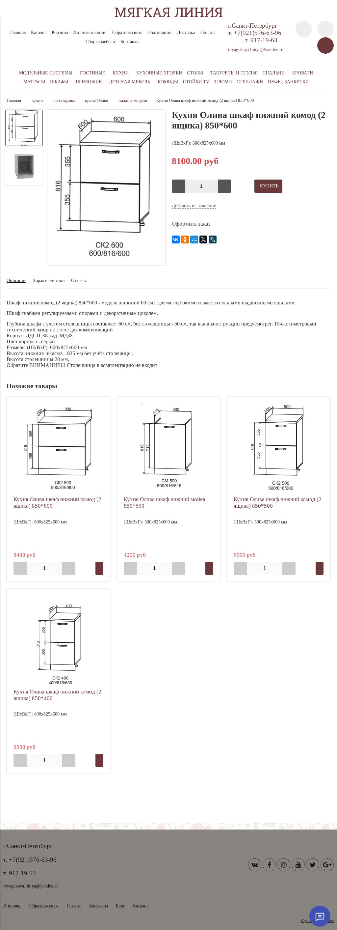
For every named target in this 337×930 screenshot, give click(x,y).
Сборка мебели (100, 41)
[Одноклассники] (185, 239)
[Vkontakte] (254, 864)
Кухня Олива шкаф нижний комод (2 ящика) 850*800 (57, 502)
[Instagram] (283, 864)
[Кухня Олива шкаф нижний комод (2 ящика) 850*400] (58, 640)
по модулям (64, 100)
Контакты (129, 41)
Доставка (186, 32)
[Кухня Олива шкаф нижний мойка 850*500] (169, 448)
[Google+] (327, 864)
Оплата (207, 32)
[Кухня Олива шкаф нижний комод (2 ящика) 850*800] (58, 448)
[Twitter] (312, 864)
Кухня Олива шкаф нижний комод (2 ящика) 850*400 (57, 695)
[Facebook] (269, 864)
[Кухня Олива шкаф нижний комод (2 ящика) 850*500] (279, 448)
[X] (203, 239)
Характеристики (49, 280)
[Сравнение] (325, 29)
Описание (16, 280)
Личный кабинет (90, 32)
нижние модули (132, 100)
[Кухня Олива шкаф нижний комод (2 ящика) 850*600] (107, 188)
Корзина (60, 32)
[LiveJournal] (213, 239)
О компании (159, 32)
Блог (120, 905)
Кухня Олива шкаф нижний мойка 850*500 (164, 502)
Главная (18, 32)
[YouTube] (298, 864)
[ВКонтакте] (176, 239)
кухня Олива (96, 100)
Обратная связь (127, 32)
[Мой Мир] (194, 239)
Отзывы (79, 280)
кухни (37, 100)
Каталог (38, 32)
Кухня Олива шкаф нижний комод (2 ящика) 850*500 (278, 502)
